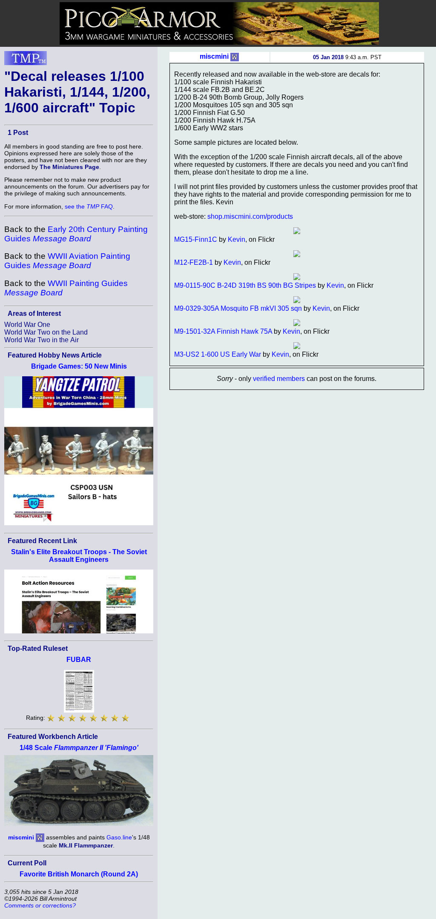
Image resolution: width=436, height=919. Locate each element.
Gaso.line (119, 837)
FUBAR (78, 659)
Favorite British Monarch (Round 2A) (79, 874)
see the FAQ (89, 206)
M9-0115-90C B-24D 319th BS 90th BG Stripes (245, 285)
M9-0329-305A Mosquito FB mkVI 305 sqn (238, 308)
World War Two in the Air (41, 340)
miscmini (21, 837)
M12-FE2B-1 (193, 262)
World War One (27, 324)
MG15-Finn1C (195, 239)
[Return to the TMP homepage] (25, 60)
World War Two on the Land (46, 332)
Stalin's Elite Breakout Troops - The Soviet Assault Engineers (79, 555)
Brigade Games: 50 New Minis (79, 366)
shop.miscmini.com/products (250, 216)
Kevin (236, 239)
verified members (279, 378)
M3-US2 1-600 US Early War (217, 354)
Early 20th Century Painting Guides (76, 234)
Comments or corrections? (40, 905)
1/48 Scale (79, 747)
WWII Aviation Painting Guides (67, 261)
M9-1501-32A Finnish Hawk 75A (223, 331)
